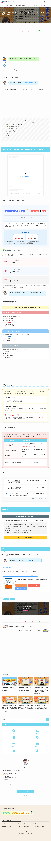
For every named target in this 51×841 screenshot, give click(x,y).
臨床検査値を (6, 567)
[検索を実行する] (47, 719)
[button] (5, 30)
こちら (29, 560)
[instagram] (24, 796)
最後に (7, 137)
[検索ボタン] (44, 2)
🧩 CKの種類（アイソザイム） (15, 126)
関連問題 (8, 135)
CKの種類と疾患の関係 (13, 128)
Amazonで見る (21, 585)
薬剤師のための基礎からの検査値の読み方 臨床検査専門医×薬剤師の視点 (20, 576)
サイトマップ (30, 833)
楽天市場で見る (34, 585)
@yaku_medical (29, 82)
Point (10, 133)
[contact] (26, 796)
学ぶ (10, 567)
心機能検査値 (6, 599)
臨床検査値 (12, 599)
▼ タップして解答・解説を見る (25, 537)
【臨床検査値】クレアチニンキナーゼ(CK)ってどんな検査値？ (21, 123)
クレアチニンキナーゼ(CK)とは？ (16, 124)
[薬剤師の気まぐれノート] (7, 2)
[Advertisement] (25, 43)
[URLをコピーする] (46, 30)
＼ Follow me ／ (25, 791)
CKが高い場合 (12, 130)
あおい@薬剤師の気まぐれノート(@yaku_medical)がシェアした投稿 (25, 193)
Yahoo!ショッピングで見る (21, 588)
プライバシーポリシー (22, 833)
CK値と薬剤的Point (13, 131)
